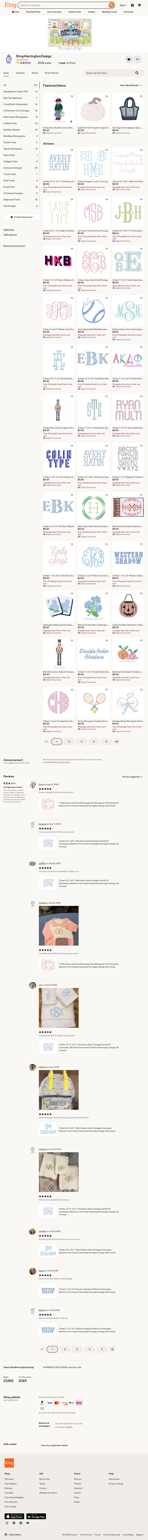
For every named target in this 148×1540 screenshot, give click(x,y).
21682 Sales (8, 230)
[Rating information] (18, 63)
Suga (41, 784)
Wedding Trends (109, 12)
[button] (128, 59)
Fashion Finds (75, 12)
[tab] (21, 85)
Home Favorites (54, 12)
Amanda (42, 824)
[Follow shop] (137, 59)
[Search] (111, 5)
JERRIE (42, 863)
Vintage (91, 12)
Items (6, 73)
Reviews (20, 73)
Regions (139, 1534)
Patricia (42, 1067)
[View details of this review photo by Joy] (59, 1008)
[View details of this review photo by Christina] (59, 1172)
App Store (14, 1516)
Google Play (36, 1516)
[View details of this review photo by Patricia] (59, 1090)
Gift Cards (128, 12)
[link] (46, 741)
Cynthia (42, 903)
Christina (43, 1149)
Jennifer (42, 1231)
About (35, 73)
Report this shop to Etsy (14, 246)
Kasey (41, 1271)
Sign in (123, 5)
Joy (40, 985)
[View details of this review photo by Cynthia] (59, 926)
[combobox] (63, 5)
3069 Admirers (10, 234)
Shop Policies (52, 73)
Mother (42, 1310)
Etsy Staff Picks (33, 12)
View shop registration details (54, 1445)
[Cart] (139, 5)
